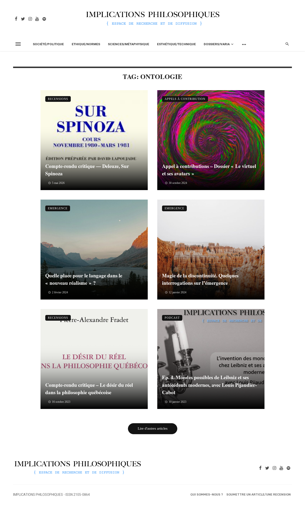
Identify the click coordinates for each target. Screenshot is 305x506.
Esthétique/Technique (176, 44)
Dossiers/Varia (217, 44)
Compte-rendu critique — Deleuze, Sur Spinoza (87, 169)
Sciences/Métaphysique (128, 44)
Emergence (57, 208)
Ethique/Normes (86, 44)
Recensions (58, 99)
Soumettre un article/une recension (258, 494)
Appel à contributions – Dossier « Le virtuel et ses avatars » (209, 169)
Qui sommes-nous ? (206, 494)
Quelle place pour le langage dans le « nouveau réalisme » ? (83, 279)
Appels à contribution (185, 99)
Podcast (172, 317)
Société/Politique (48, 44)
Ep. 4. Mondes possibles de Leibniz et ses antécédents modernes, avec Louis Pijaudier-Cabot (209, 385)
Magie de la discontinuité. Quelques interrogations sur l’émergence (200, 279)
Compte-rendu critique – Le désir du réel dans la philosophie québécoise (89, 388)
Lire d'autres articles (153, 428)
